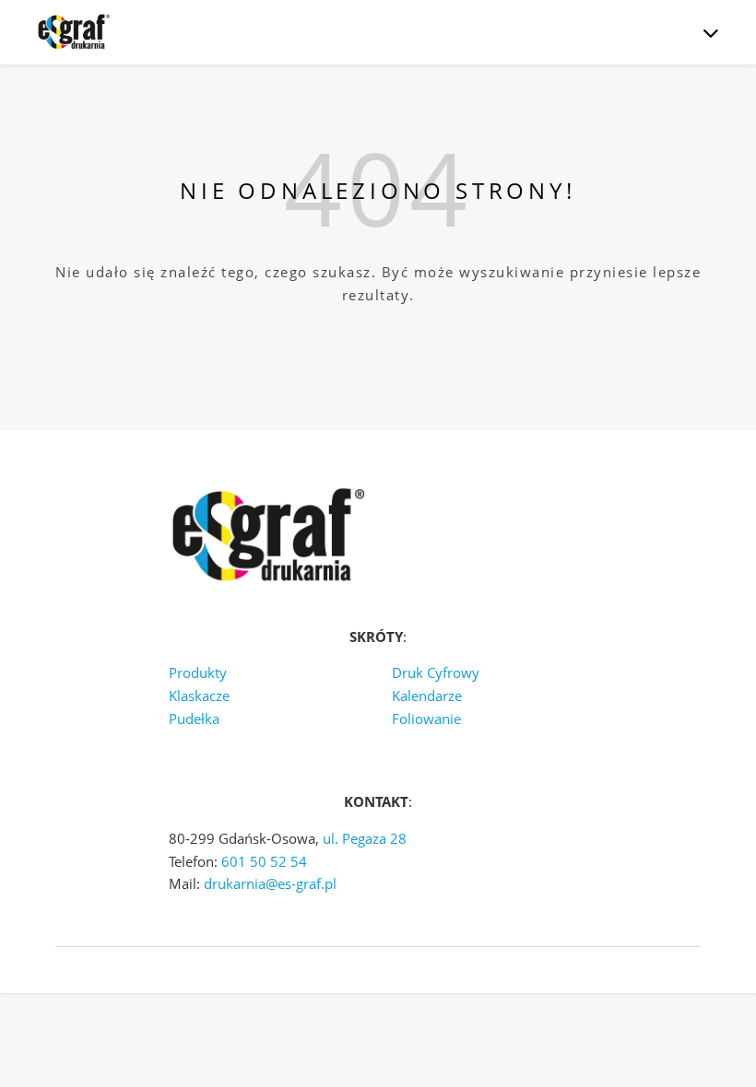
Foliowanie (426, 718)
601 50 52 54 (264, 861)
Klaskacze (199, 695)
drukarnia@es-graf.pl (270, 883)
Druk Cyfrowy (435, 672)
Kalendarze (427, 695)
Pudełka (194, 718)
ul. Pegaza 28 (365, 838)
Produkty (198, 672)
